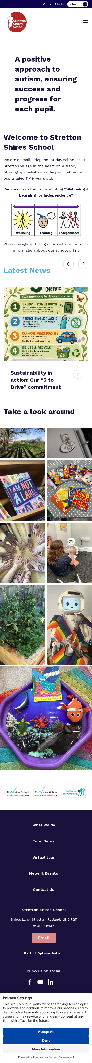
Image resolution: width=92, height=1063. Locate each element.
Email (44, 937)
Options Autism (50, 953)
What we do (43, 825)
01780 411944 (43, 926)
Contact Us (43, 889)
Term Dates (43, 841)
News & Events (43, 873)
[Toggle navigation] (85, 22)
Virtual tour (44, 857)
